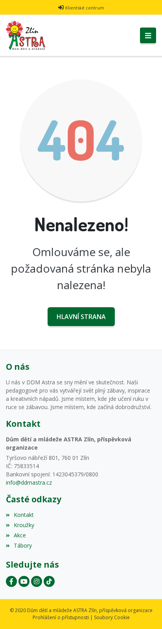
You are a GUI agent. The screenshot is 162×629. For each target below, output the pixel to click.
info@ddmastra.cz (29, 482)
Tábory (23, 545)
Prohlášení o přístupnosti (61, 617)
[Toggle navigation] (148, 35)
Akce (20, 535)
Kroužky (24, 525)
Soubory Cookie (112, 617)
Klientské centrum (84, 8)
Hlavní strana (81, 316)
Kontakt (24, 514)
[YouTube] (23, 581)
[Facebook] (11, 581)
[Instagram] (36, 581)
